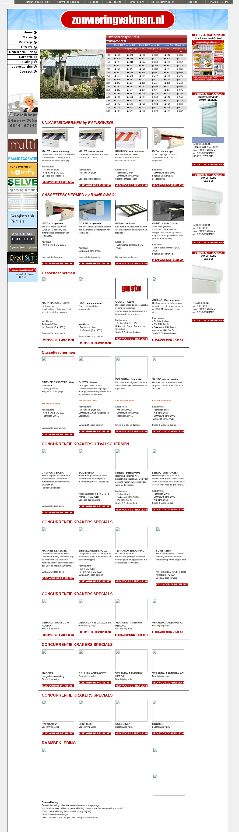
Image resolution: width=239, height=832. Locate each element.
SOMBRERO (86, 472)
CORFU (83, 223)
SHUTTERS (85, 723)
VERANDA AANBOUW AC (168, 622)
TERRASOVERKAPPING (130, 550)
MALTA (46, 151)
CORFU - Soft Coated (165, 223)
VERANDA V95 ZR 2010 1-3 (95, 622)
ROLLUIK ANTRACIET (92, 673)
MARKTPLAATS (51, 302)
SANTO (156, 379)
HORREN (191, 2)
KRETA (119, 472)
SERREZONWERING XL (93, 550)
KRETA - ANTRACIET (165, 472)
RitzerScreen (49, 723)
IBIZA (155, 151)
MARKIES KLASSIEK (54, 550)
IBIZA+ (46, 223)
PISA (81, 302)
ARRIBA (157, 299)
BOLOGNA (122, 379)
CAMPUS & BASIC (53, 472)
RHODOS (121, 151)
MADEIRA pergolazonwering (53, 675)
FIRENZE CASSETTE (54, 382)
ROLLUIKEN (122, 723)
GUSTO (120, 301)
